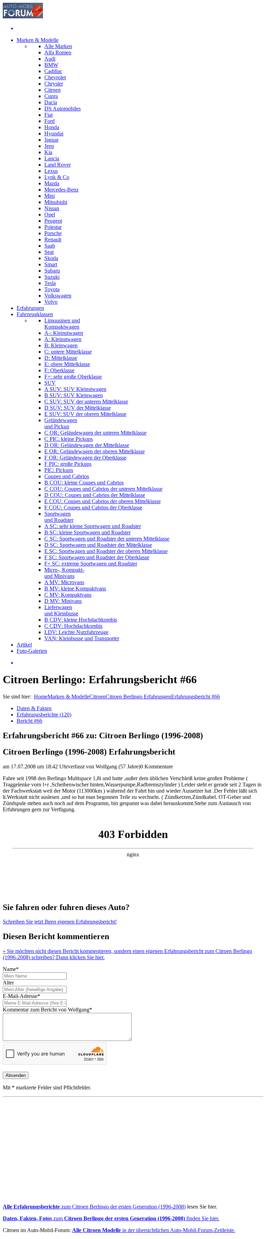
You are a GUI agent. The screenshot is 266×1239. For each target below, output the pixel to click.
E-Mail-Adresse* (21, 996)
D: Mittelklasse (60, 358)
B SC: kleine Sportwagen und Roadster (87, 532)
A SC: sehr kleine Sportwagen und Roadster (92, 526)
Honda (51, 127)
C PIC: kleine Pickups (68, 439)
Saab (49, 246)
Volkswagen (57, 295)
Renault (52, 239)
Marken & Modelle (38, 40)
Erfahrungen (30, 308)
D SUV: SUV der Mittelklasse (77, 408)
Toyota (52, 289)
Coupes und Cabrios (66, 476)
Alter (8, 983)
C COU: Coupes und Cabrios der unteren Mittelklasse (103, 489)
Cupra (51, 96)
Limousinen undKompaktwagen (62, 324)
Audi (49, 59)
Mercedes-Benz (61, 190)
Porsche (53, 233)
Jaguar (51, 140)
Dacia (50, 102)
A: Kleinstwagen (62, 339)
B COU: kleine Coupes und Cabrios (84, 482)
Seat (49, 252)
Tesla (50, 283)
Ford (49, 121)
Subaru (52, 271)
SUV (50, 383)
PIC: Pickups (58, 470)
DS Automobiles (62, 109)
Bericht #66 (29, 721)
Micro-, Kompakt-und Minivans (64, 573)
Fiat (48, 115)
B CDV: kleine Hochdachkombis (80, 620)
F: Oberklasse (59, 370)
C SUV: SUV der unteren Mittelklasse (86, 401)
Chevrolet (55, 77)
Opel (49, 214)
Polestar (53, 227)
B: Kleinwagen (61, 345)
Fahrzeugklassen (35, 314)
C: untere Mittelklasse (68, 352)
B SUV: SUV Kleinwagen (73, 395)
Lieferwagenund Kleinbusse (61, 610)
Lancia (51, 158)
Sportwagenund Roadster (58, 517)
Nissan (51, 208)
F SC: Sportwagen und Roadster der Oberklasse (96, 557)
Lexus (51, 171)
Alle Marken (58, 46)
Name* (11, 969)
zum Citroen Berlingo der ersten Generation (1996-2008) (94, 1207)
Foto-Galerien (32, 651)
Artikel (24, 645)
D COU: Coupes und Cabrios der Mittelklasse (94, 495)
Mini (49, 196)
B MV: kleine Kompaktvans (75, 588)
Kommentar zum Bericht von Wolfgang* (47, 1010)
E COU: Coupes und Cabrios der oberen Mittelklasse (102, 501)
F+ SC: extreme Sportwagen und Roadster (90, 564)
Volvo (50, 302)
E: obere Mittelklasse (67, 364)
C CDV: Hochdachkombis (73, 626)
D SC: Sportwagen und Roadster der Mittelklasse (98, 545)
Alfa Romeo (57, 52)
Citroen (52, 90)
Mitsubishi (55, 202)
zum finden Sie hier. (111, 1218)
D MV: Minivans (63, 601)
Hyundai (53, 133)
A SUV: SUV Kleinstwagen (75, 389)
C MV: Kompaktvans (67, 595)
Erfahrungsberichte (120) (44, 714)
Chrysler (53, 84)
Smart (50, 264)
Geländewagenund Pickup (60, 423)
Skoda (51, 258)
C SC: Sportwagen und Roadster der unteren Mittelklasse (106, 539)
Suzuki (52, 277)
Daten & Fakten (34, 708)
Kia (48, 152)
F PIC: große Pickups (67, 464)
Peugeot (53, 221)
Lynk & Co (56, 177)
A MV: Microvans (64, 582)
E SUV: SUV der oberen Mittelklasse (85, 414)
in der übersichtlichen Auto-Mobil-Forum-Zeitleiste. (153, 1230)
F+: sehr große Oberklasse (73, 377)
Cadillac (53, 71)
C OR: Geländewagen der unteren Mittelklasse (95, 433)
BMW (51, 65)
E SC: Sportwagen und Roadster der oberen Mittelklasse (106, 551)
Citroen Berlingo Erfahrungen (138, 696)
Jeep (49, 146)
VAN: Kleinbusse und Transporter (81, 638)
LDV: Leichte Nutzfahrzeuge (76, 632)
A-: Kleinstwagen (63, 333)
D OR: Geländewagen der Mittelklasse (86, 445)
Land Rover (57, 165)
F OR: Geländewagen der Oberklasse (85, 458)
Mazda (51, 183)
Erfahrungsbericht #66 (195, 696)
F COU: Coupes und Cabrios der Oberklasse (93, 507)
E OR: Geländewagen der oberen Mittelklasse (94, 451)
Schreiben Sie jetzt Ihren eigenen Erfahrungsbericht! (60, 922)
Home (40, 696)
